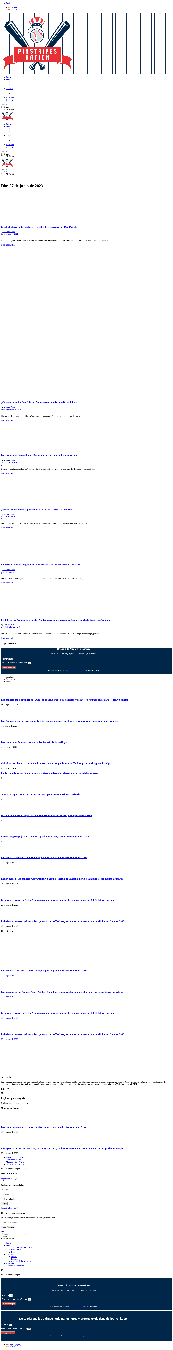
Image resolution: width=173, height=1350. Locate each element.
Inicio (8, 77)
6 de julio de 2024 (8, 572)
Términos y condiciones (15, 1160)
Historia (14, 86)
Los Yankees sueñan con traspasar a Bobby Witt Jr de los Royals (34, 742)
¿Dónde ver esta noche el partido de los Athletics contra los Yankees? (36, 509)
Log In (3, 1231)
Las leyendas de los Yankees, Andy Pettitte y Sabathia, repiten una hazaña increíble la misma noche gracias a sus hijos (62, 878)
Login (8, 3)
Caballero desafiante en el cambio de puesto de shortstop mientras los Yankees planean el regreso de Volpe (55, 763)
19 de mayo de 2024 (9, 517)
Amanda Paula (9, 232)
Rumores (14, 93)
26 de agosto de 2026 (9, 975)
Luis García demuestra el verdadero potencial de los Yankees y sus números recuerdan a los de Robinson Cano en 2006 (62, 921)
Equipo (9, 79)
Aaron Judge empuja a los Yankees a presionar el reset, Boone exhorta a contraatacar (45, 836)
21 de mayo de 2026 (9, 462)
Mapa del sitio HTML (15, 1162)
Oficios (14, 91)
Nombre (5, 659)
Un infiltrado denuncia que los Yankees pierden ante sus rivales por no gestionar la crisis (46, 815)
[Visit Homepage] (37, 73)
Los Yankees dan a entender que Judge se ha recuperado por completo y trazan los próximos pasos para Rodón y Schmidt (64, 699)
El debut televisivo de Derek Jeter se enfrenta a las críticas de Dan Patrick (39, 227)
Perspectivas (16, 84)
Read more (8, 245)
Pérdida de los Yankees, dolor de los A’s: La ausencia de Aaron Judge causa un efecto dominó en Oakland (56, 620)
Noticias (9, 88)
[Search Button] (26, 1234)
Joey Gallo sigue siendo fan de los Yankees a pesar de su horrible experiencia (40, 794)
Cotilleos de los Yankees (21, 95)
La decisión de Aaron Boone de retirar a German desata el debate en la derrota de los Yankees (49, 773)
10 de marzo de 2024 (9, 234)
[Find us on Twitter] (2, 1093)
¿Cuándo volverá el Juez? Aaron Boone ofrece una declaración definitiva (39, 402)
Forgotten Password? (9, 1208)
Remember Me (10, 1199)
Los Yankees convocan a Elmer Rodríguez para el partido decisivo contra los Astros (44, 857)
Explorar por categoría (10, 1103)
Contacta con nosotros (15, 100)
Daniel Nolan (9, 625)
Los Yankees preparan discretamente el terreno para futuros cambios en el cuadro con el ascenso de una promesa (59, 721)
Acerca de (10, 98)
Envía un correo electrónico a (15, 663)
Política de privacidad (14, 1157)
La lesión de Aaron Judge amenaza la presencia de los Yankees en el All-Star (40, 564)
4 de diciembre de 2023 (10, 627)
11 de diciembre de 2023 (11, 409)
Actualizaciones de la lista (21, 82)
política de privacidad (77, 670)
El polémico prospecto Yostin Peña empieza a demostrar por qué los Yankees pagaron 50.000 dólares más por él (59, 900)
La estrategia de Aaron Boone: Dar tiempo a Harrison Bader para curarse (39, 455)
